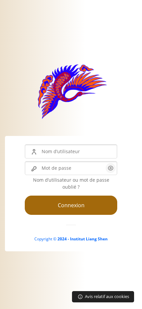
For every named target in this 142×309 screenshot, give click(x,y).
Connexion (71, 205)
